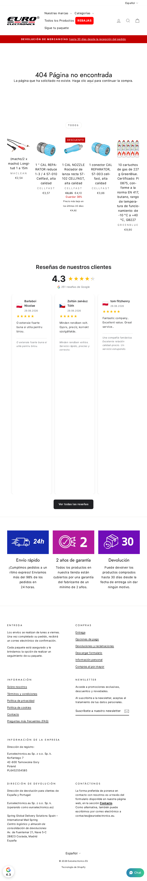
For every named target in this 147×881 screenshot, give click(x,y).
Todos (73, 125)
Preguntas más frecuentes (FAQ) (28, 721)
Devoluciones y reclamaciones (94, 645)
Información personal (89, 659)
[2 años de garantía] (73, 542)
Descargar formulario (88, 652)
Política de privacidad (20, 700)
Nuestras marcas (56, 13)
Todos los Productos (59, 20)
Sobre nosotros (17, 686)
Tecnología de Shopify (73, 867)
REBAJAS (84, 20)
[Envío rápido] (28, 542)
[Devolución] (119, 542)
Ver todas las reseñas (73, 504)
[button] (135, 872)
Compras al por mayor (89, 666)
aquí (90, 81)
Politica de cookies (19, 707)
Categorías (83, 13)
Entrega (80, 632)
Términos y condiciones (22, 693)
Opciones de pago (87, 639)
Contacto (13, 714)
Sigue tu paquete (56, 28)
